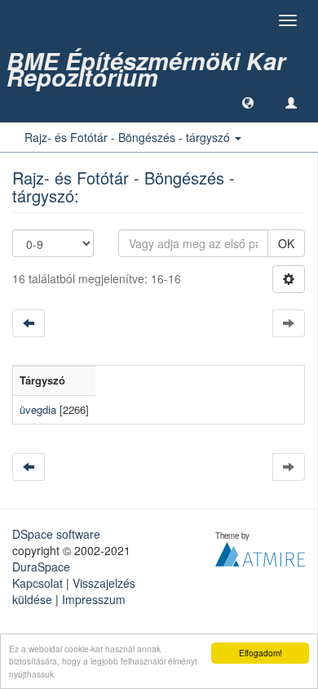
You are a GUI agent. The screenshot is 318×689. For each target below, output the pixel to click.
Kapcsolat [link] (37, 583)
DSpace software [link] (56, 534)
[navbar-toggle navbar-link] (291, 102)
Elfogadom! (260, 653)
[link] (159, 61)
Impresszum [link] (94, 599)
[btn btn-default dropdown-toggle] (288, 279)
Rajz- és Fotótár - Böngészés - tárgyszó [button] (128, 137)
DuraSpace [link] (41, 566)
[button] (248, 102)
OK (286, 243)
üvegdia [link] (38, 409)
